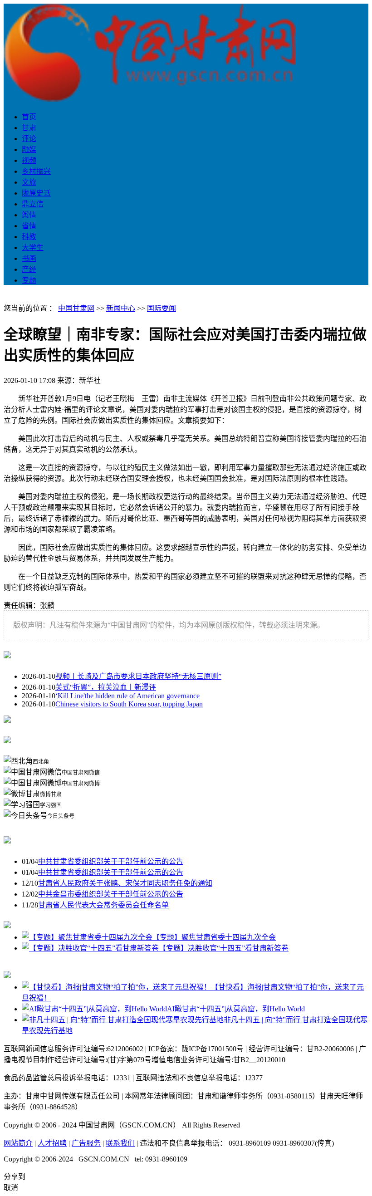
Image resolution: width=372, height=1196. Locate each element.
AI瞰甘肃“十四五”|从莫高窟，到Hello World (236, 1009)
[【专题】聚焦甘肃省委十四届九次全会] (87, 937)
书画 (29, 258)
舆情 (29, 215)
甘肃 (29, 128)
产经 (29, 269)
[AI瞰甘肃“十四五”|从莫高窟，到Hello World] (94, 1009)
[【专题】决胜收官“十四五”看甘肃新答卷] (90, 948)
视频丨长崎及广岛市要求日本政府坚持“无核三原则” (138, 676)
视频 (29, 160)
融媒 (29, 149)
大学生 (33, 247)
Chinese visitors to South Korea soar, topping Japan (129, 704)
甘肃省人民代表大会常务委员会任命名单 (103, 905)
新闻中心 (120, 308)
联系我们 (120, 1143)
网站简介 (18, 1143)
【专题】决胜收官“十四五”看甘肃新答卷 (224, 948)
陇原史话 (36, 193)
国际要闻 (161, 308)
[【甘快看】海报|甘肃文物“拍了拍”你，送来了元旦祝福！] (116, 987)
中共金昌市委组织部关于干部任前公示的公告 (110, 894)
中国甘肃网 (76, 308)
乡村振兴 (36, 171)
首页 (29, 117)
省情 (29, 226)
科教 (29, 236)
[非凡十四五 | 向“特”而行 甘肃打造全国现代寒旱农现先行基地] (123, 1020)
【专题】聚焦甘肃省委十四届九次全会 (214, 937)
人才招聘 (52, 1143)
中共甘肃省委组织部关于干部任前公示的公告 (110, 861)
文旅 (29, 182)
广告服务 (86, 1143)
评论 (29, 138)
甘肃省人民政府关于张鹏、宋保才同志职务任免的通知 (125, 883)
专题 (29, 280)
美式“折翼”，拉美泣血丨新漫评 (105, 687)
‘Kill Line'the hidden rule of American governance (127, 696)
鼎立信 (33, 204)
